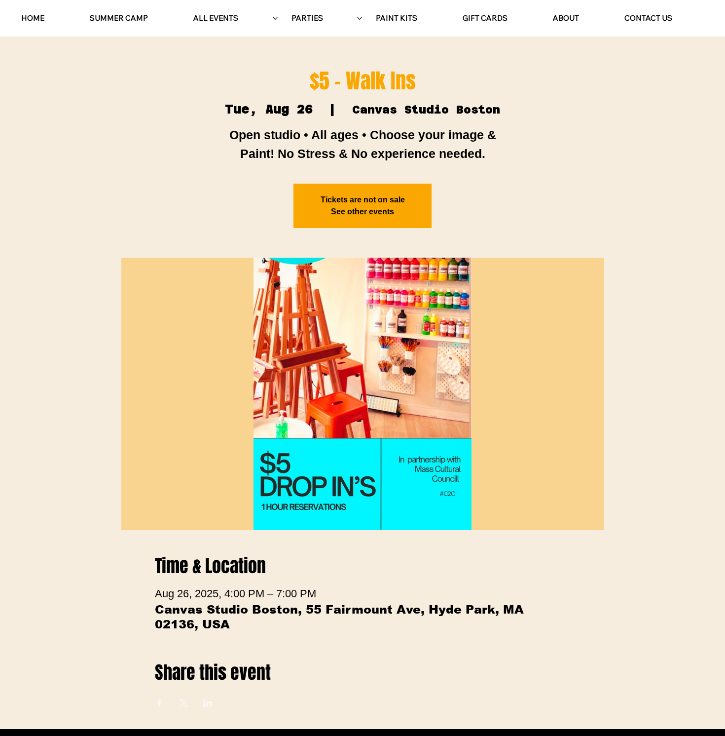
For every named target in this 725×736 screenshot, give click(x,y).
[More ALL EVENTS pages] (275, 18)
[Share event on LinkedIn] (208, 703)
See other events (362, 211)
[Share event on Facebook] (159, 703)
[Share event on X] (183, 703)
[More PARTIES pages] (359, 18)
